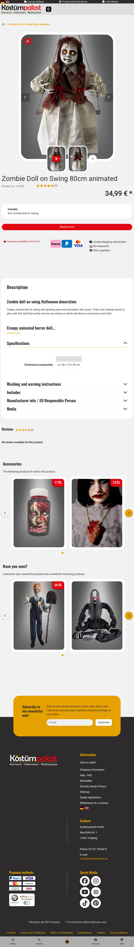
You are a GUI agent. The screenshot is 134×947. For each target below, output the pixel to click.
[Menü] (33, 895)
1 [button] (63, 553)
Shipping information (92, 769)
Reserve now (67, 226)
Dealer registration (90, 797)
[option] (67, 97)
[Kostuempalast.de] (22, 9)
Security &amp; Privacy (93, 786)
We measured (100, 246)
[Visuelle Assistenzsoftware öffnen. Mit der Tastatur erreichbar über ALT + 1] (46, 9)
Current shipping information (109, 241)
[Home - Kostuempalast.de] (37, 760)
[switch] (27, 903)
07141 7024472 (98, 849)
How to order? (88, 762)
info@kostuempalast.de (93, 858)
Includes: (13, 209)
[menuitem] (2, 1)
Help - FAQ (86, 775)
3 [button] (71, 553)
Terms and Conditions (33, 932)
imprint (101, 932)
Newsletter (86, 780)
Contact (11, 932)
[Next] (92, 159)
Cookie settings (118, 932)
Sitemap (85, 791)
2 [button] (67, 553)
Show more (13, 333)
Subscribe (103, 722)
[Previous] (41, 159)
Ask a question (101, 250)
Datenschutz (85, 932)
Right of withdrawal (61, 932)
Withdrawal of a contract (94, 803)
